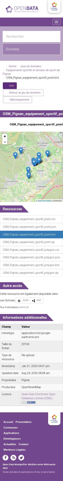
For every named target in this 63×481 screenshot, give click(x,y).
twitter (21, 457)
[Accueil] (22, 9)
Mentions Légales (15, 449)
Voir (12, 86)
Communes (11, 427)
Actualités (10, 444)
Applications (11, 433)
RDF (39, 300)
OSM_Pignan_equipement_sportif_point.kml (35, 124)
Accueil (8, 422)
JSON (25, 300)
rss (13, 457)
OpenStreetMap (44, 200)
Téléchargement (19, 99)
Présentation (23, 422)
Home (12, 66)
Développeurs (12, 438)
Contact (23, 444)
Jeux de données (30, 66)
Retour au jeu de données (25, 92)
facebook (5, 457)
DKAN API (24, 307)
